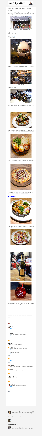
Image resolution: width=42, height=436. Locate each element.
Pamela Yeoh (11, 326)
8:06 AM (14, 384)
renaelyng (11, 347)
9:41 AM (13, 333)
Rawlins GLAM (12, 365)
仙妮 (10, 350)
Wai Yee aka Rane (12, 376)
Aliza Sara (11, 336)
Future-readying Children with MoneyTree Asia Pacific (15, 416)
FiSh (10, 323)
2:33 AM (15, 391)
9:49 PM (13, 343)
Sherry (11, 343)
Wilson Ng (11, 333)
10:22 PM (14, 347)
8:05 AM (12, 323)
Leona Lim (11, 384)
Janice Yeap (11, 369)
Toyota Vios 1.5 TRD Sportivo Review (13, 424)
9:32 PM (15, 376)
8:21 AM (14, 326)
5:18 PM (15, 373)
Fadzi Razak (11, 354)
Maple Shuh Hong (12, 373)
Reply (11, 325)
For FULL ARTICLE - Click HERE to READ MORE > (28, 414)
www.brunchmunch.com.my (13, 36)
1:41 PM (14, 369)
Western (9, 317)
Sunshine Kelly (12, 391)
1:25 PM (14, 365)
